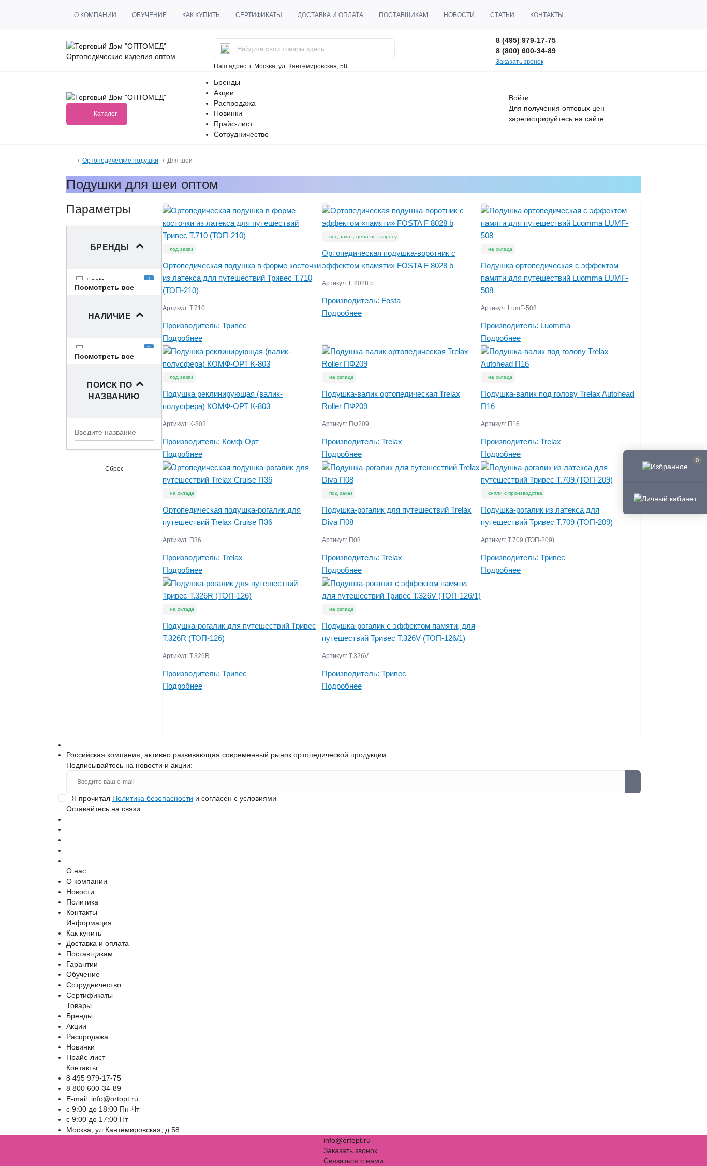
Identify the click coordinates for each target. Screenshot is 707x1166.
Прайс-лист (233, 124)
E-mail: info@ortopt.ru (102, 1099)
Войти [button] (519, 98)
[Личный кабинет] (665, 498)
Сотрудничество (241, 134)
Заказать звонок (519, 61)
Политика (82, 902)
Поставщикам (403, 15)
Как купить (201, 15)
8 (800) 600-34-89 (526, 51)
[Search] (225, 48)
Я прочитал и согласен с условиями (173, 798)
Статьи (502, 15)
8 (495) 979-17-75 (526, 40)
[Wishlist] (166, 204)
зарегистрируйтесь (540, 118)
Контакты (547, 15)
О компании (95, 15)
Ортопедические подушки (120, 160)
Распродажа (235, 103)
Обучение (149, 15)
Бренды (227, 82)
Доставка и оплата (330, 15)
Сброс (114, 468)
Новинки (228, 113)
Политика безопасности (152, 798)
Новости (459, 15)
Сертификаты (258, 15)
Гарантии (82, 964)
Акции (224, 93)
